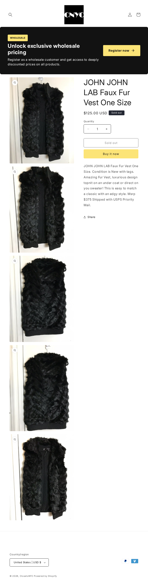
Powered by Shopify (45, 576)
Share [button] (91, 217)
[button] (10, 14)
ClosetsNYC (26, 576)
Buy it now (111, 154)
